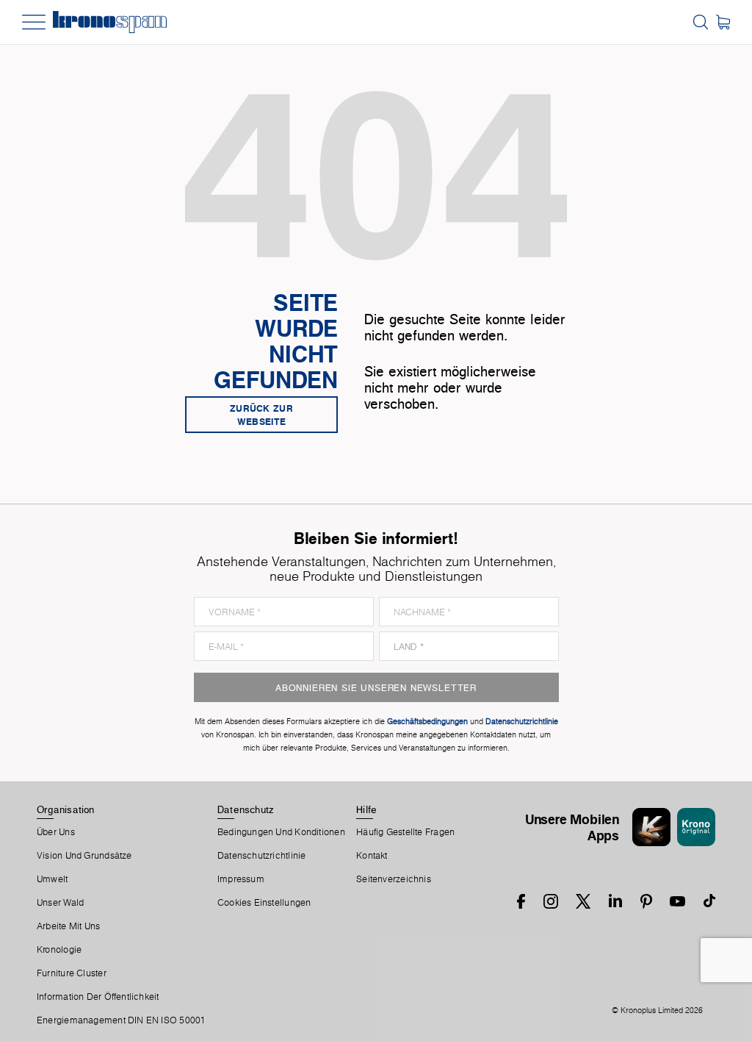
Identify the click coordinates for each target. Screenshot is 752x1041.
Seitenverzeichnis (393, 879)
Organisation (66, 809)
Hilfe (366, 809)
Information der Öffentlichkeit (98, 997)
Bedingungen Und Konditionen (281, 832)
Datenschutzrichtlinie (261, 856)
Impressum (240, 879)
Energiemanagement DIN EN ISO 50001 (121, 1020)
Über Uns (56, 832)
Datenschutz (245, 809)
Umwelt (52, 879)
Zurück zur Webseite (261, 414)
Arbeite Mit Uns (68, 926)
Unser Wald (60, 903)
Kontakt (372, 856)
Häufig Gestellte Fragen (405, 832)
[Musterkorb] (723, 22)
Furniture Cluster (71, 973)
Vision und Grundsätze (84, 856)
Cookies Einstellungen (264, 903)
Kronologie (59, 950)
